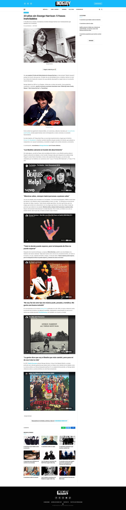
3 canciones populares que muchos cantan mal (66, 447)
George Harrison (44, 145)
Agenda (64, 9)
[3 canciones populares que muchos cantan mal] (67, 440)
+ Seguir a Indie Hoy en (49, 69)
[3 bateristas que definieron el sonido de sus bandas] (32, 455)
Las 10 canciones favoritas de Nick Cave (66, 478)
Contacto (66, 502)
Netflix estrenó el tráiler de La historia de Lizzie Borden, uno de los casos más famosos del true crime (90, 29)
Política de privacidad (76, 502)
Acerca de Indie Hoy (56, 502)
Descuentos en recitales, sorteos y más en (49, 421)
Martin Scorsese (32, 363)
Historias (26, 12)
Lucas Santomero (28, 25)
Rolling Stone (43, 308)
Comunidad (98, 3)
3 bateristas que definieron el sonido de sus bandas (31, 462)
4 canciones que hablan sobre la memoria (31, 447)
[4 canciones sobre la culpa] (49, 440)
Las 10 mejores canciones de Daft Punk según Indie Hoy (48, 462)
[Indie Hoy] (63, 3)
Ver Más (91, 40)
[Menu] (24, 9)
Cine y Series (55, 9)
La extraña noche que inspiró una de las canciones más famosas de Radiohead (66, 463)
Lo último (83, 15)
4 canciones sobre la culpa (48, 446)
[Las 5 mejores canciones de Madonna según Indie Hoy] (49, 471)
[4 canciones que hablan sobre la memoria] (32, 440)
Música (45, 9)
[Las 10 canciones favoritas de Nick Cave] (67, 471)
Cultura (71, 9)
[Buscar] (99, 9)
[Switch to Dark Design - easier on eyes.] (101, 9)
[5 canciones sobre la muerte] (32, 471)
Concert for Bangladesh (30, 140)
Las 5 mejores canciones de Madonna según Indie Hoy (48, 478)
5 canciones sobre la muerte (31, 477)
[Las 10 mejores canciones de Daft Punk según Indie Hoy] (49, 455)
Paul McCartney (43, 312)
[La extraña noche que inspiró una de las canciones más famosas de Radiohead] (67, 455)
